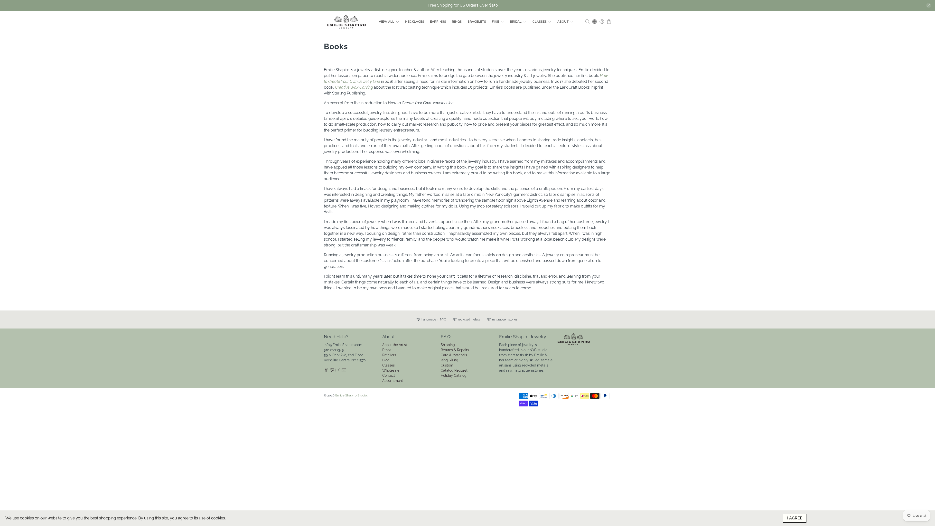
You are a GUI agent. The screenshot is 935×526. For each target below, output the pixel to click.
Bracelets (477, 21)
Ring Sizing (449, 360)
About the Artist (394, 345)
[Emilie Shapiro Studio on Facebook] (326, 371)
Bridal (516, 21)
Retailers (389, 355)
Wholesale (390, 370)
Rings (457, 21)
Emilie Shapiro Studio (351, 395)
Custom (447, 365)
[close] (928, 5)
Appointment (392, 381)
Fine (495, 21)
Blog (386, 360)
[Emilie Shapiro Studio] (346, 21)
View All (386, 21)
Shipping (448, 345)
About (563, 21)
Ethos (386, 350)
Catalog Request (454, 370)
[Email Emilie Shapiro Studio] (344, 371)
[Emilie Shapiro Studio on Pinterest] (332, 371)
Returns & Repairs (455, 350)
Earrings (438, 21)
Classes (540, 21)
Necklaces (414, 21)
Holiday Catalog (454, 375)
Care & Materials (454, 355)
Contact (388, 375)
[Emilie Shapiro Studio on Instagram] (338, 371)
